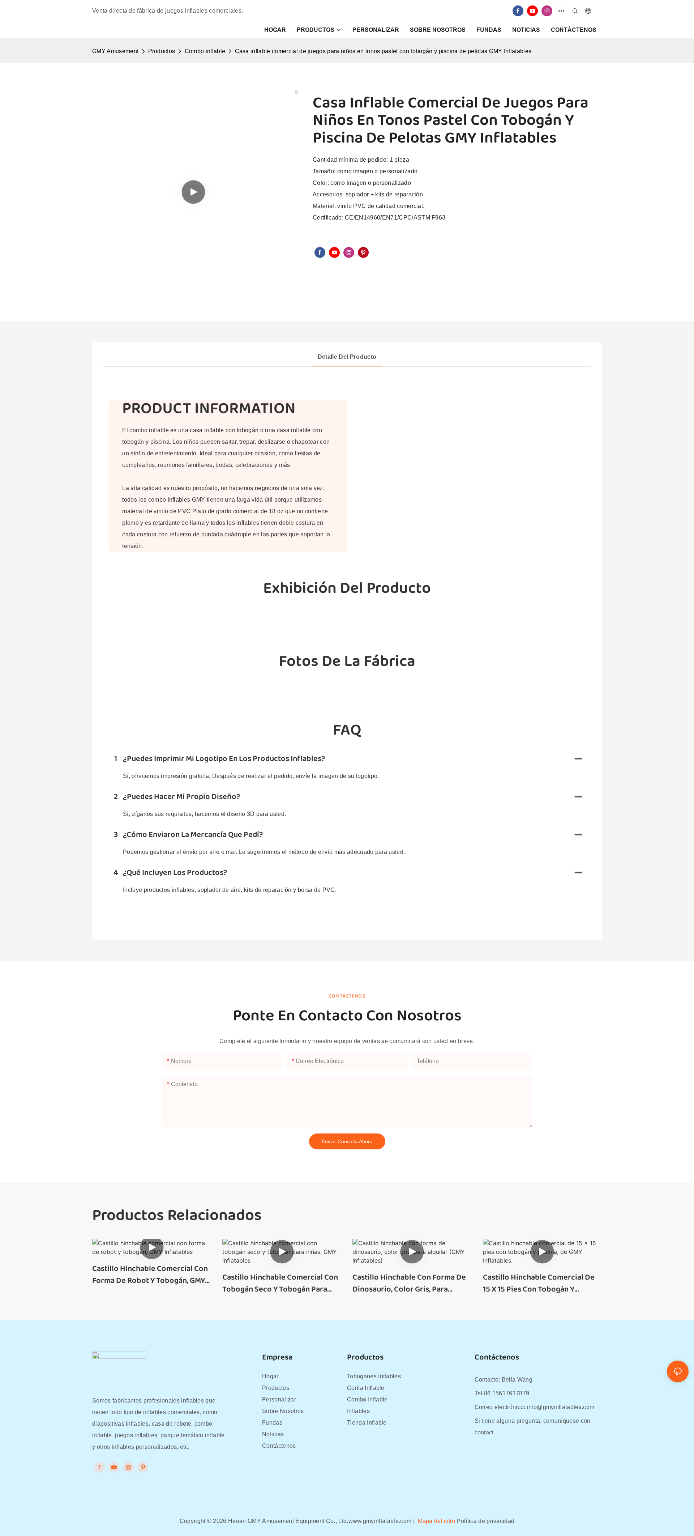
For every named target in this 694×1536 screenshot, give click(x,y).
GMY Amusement (115, 51)
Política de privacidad (485, 1521)
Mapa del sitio (436, 1521)
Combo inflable (205, 51)
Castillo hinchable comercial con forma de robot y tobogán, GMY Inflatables (150, 1275)
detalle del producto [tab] (347, 357)
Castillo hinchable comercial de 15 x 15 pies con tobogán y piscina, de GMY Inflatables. (539, 1283)
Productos (161, 51)
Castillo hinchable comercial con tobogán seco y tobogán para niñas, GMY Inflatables (280, 1283)
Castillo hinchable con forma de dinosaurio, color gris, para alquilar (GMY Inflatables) (409, 1283)
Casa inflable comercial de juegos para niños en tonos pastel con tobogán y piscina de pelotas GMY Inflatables (383, 51)
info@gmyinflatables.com (560, 1407)
